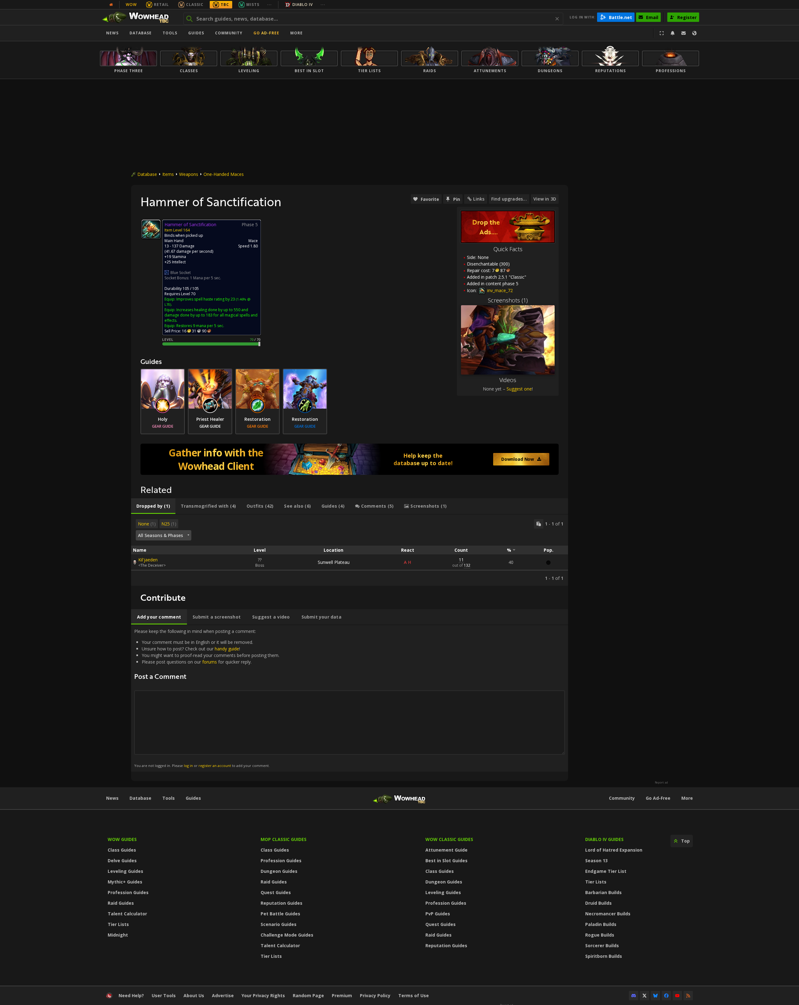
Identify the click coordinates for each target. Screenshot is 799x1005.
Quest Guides (276, 892)
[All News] (111, 4)
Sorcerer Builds (602, 945)
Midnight (118, 935)
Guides (196, 33)
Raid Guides (121, 903)
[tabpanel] (349, 550)
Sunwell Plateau (334, 562)
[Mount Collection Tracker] (349, 459)
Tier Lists (118, 924)
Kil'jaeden (148, 560)
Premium (342, 995)
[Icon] (151, 229)
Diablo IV (302, 4)
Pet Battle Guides (280, 914)
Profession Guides (128, 892)
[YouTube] (677, 995)
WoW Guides (122, 839)
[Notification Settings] (672, 33)
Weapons (188, 174)
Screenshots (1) (508, 300)
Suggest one (519, 389)
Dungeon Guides (279, 871)
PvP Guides (437, 914)
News (112, 33)
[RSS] (688, 995)
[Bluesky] (655, 995)
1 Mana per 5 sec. (205, 278)
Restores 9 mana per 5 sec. (200, 325)
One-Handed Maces (223, 174)
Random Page (308, 995)
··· (269, 4)
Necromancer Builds (607, 914)
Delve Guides (122, 860)
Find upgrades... (509, 199)
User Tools (164, 995)
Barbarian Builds (603, 892)
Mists (252, 4)
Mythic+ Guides (125, 882)
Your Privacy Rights (263, 995)
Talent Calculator (127, 914)
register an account (215, 765)
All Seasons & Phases (160, 535)
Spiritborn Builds (603, 956)
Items (168, 174)
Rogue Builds (599, 935)
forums (209, 662)
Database (141, 33)
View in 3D (544, 199)
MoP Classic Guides (283, 839)
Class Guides (122, 850)
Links (478, 199)
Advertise (223, 995)
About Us (194, 995)
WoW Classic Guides (449, 839)
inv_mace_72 (499, 290)
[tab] (153, 506)
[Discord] (633, 995)
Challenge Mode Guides (287, 935)
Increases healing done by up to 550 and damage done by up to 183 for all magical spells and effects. (210, 315)
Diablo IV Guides (604, 839)
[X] (644, 995)
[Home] (138, 17)
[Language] (694, 33)
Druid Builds (598, 903)
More (687, 798)
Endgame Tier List (605, 871)
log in (188, 765)
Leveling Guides (125, 871)
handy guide (227, 649)
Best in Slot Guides (446, 860)
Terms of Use (413, 995)
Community (229, 33)
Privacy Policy (375, 995)
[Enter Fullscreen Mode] (661, 33)
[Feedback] (683, 33)
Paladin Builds (600, 924)
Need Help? (131, 995)
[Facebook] (666, 995)
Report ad (661, 782)
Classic (194, 4)
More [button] (296, 33)
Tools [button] (170, 33)
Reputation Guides (281, 903)
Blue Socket (180, 272)
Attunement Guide (446, 850)
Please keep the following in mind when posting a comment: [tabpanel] (206, 698)
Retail (161, 4)
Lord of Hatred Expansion (613, 850)
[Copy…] (538, 524)
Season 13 (596, 860)
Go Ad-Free (266, 33)
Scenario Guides (279, 924)
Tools (168, 798)
